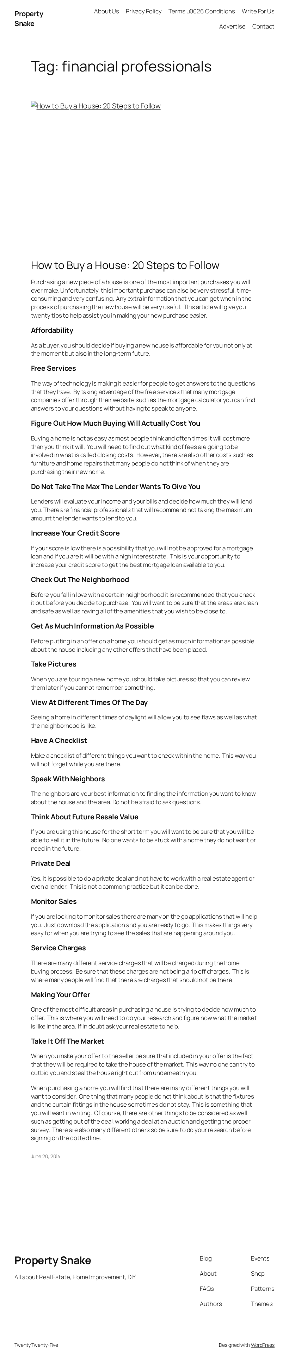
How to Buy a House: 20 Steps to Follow (125, 265)
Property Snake (28, 18)
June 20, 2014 (46, 1156)
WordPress (263, 1345)
